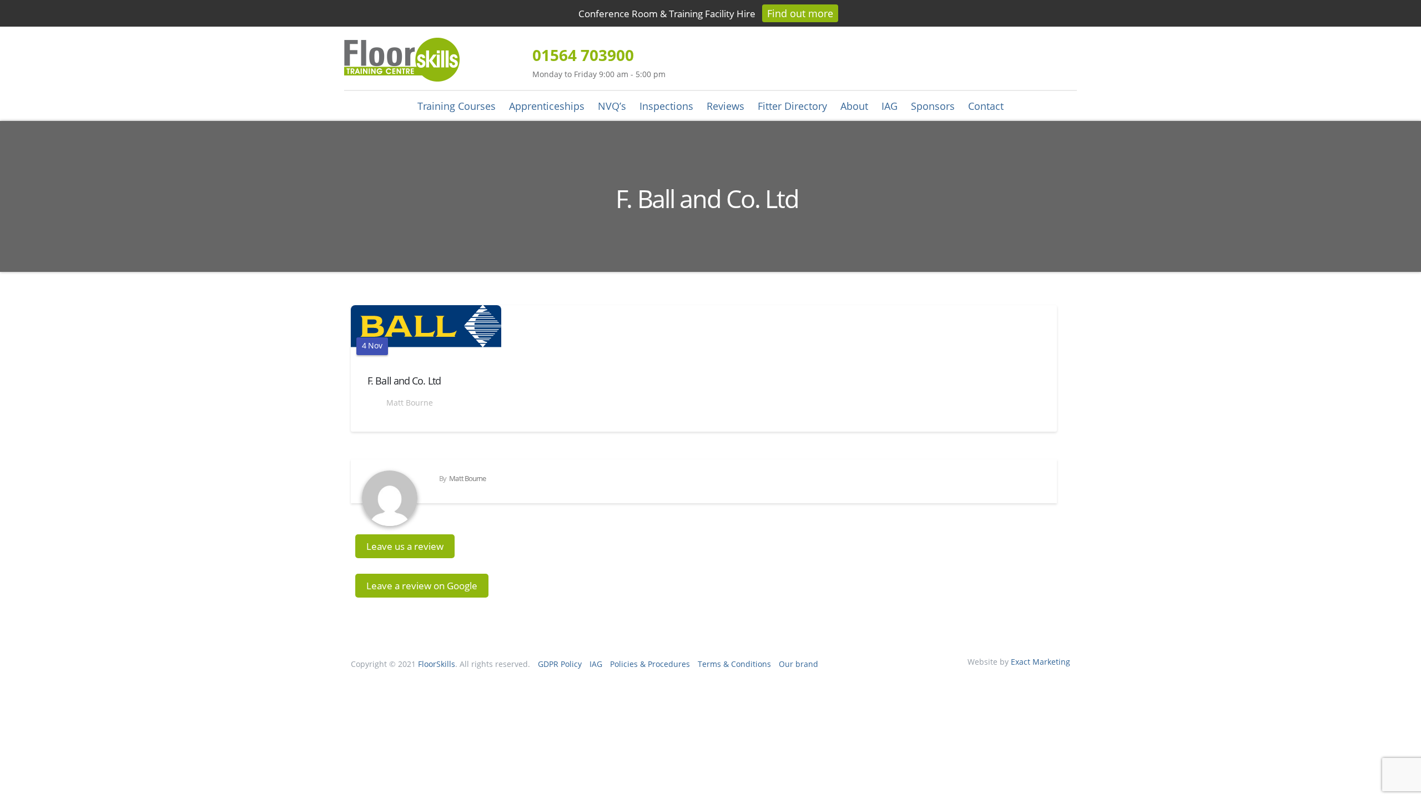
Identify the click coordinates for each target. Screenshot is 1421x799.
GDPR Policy (560, 664)
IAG (889, 106)
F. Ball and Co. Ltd (404, 380)
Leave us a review (405, 546)
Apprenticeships (546, 106)
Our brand (798, 664)
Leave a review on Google (421, 585)
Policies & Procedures (650, 664)
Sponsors (933, 106)
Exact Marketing (1040, 661)
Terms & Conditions (734, 664)
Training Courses (456, 106)
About (854, 106)
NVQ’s (612, 106)
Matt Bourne (408, 402)
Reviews (725, 106)
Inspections (666, 106)
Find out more (800, 13)
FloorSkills (436, 664)
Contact (986, 106)
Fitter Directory (792, 106)
